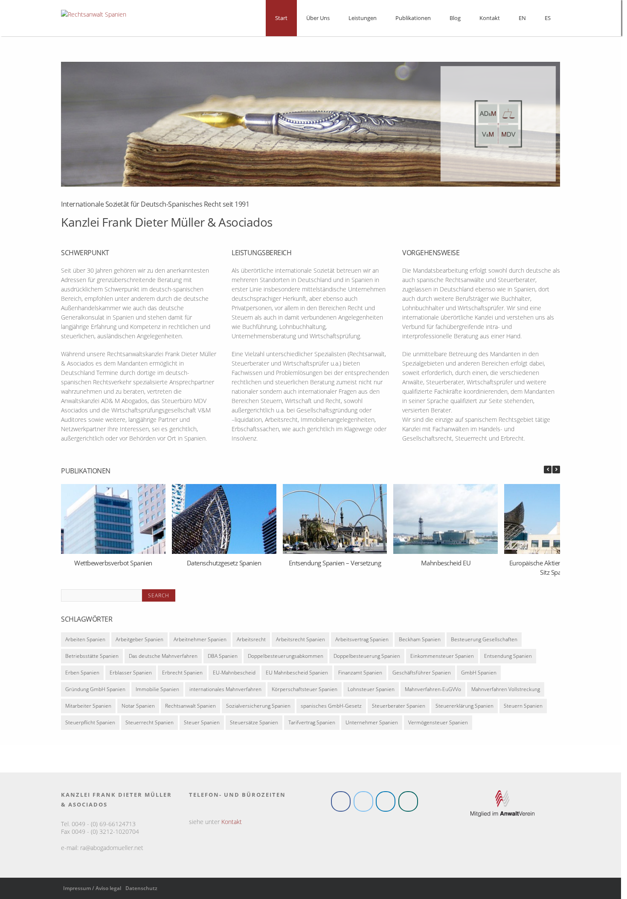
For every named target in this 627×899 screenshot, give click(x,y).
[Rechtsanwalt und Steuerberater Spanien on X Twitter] (363, 803)
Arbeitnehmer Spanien (200, 641)
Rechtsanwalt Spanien (190, 707)
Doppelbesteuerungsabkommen (285, 657)
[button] (556, 469)
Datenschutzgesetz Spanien (224, 562)
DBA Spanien (223, 657)
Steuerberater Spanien (398, 707)
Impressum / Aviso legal (92, 889)
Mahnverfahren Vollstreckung (505, 690)
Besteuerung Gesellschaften (484, 641)
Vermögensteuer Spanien (438, 724)
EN (522, 18)
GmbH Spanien (478, 674)
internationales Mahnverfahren (225, 690)
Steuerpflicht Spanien (90, 724)
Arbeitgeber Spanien (139, 641)
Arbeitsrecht (251, 641)
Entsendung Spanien (508, 657)
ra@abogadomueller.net (111, 849)
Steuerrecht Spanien (149, 724)
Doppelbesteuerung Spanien (367, 657)
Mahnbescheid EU (446, 562)
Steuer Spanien (202, 724)
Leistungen (362, 18)
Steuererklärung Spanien (464, 707)
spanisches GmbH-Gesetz (331, 707)
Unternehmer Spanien (371, 724)
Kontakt (489, 18)
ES (548, 18)
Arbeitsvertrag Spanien (362, 641)
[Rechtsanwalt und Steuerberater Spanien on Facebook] (341, 803)
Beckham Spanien (420, 641)
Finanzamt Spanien (360, 674)
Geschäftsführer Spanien (421, 674)
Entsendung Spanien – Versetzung (335, 562)
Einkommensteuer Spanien (442, 657)
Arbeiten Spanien (85, 641)
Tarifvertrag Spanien (311, 724)
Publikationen (413, 18)
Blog (455, 18)
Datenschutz (141, 889)
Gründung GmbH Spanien (95, 690)
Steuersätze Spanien (254, 724)
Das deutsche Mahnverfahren (163, 657)
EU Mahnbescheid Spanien (297, 674)
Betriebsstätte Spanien (92, 657)
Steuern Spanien (523, 707)
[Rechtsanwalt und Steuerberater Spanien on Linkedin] (385, 803)
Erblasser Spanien (131, 674)
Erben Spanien (82, 674)
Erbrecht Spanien (182, 674)
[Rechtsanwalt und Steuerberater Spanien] (93, 14)
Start (281, 18)
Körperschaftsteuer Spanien (304, 690)
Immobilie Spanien (157, 690)
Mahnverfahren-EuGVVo (433, 690)
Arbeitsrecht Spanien (300, 641)
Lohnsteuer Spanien (371, 690)
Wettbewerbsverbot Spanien (113, 562)
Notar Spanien (138, 707)
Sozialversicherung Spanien (258, 707)
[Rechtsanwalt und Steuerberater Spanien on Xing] (408, 803)
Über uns (318, 18)
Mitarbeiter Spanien (88, 707)
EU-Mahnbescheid (234, 674)
